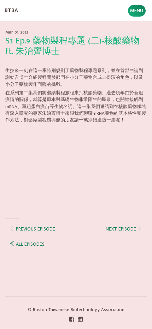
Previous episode (34, 229)
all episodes (29, 244)
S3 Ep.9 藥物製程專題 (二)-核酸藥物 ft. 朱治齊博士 (72, 46)
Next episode (122, 229)
